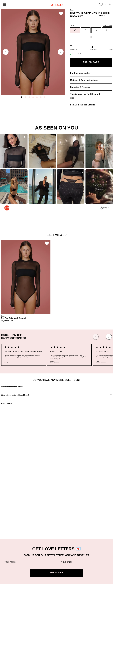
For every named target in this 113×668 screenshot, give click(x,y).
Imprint (4, 643)
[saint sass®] (56, 4)
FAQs (4, 616)
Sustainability (65, 602)
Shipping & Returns (80, 87)
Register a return (9, 607)
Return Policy (7, 602)
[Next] (61, 52)
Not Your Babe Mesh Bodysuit (13, 318)
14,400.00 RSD (7, 321)
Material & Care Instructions (84, 80)
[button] (106, 4)
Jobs (61, 607)
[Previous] (6, 52)
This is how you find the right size (85, 96)
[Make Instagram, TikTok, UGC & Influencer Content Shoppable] (104, 208)
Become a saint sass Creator (73, 611)
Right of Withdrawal (10, 648)
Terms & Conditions (10, 634)
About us (63, 597)
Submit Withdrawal (10, 652)
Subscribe (56, 573)
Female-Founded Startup (82, 105)
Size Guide (6, 611)
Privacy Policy (8, 638)
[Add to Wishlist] (60, 13)
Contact (5, 621)
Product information (80, 73)
